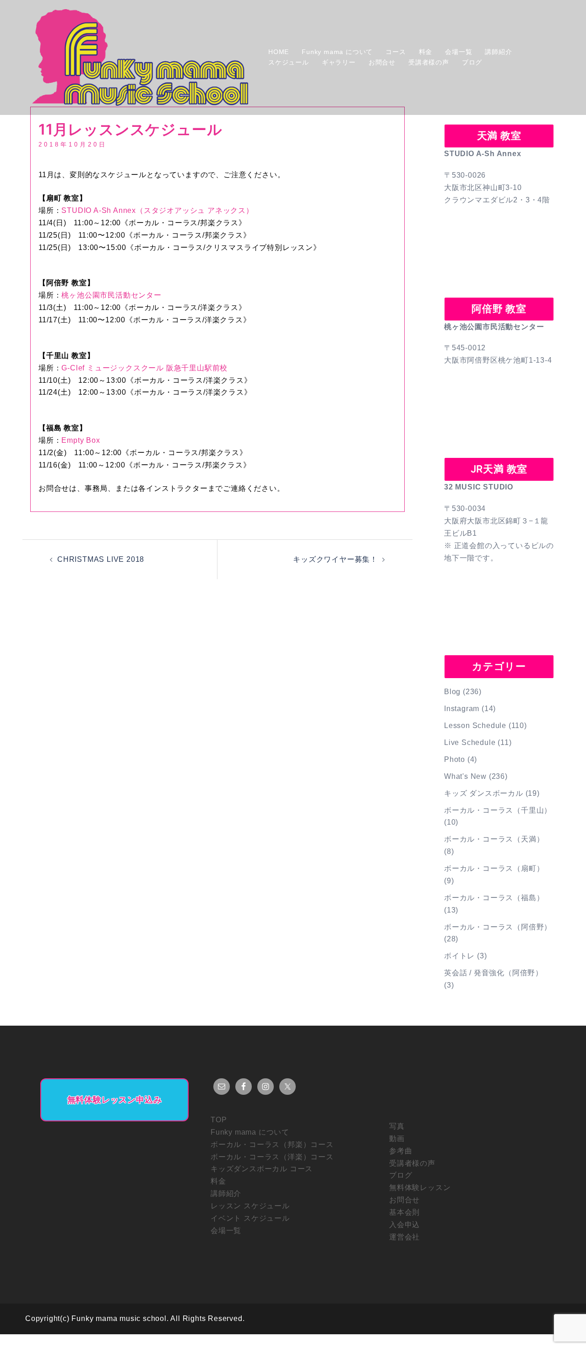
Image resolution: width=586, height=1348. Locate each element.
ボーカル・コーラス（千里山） (498, 810)
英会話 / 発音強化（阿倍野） (493, 973)
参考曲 (400, 1151)
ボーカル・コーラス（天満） (494, 839)
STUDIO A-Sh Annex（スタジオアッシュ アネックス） (157, 210)
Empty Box (80, 440)
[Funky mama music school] (140, 57)
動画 (397, 1138)
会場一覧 (458, 51)
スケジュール (288, 62)
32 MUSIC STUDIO (478, 487)
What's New (465, 776)
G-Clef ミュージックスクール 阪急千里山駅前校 (144, 368)
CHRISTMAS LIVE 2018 (100, 559)
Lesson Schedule (475, 725)
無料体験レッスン (419, 1187)
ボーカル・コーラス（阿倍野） (498, 927)
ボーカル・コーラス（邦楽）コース (272, 1144)
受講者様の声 (428, 62)
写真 (397, 1126)
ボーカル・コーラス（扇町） (494, 868)
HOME (278, 51)
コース (395, 51)
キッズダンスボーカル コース (262, 1169)
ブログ (472, 62)
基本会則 (404, 1212)
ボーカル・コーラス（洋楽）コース (272, 1157)
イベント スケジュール (250, 1218)
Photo (454, 759)
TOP (219, 1120)
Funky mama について (337, 51)
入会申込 (404, 1224)
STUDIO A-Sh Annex (482, 154)
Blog (452, 692)
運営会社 (404, 1237)
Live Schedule (469, 742)
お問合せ (382, 62)
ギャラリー (339, 62)
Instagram (461, 708)
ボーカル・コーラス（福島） (494, 898)
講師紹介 (498, 51)
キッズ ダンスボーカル (483, 793)
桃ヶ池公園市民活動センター (111, 295)
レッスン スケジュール (250, 1206)
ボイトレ (459, 956)
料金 (426, 51)
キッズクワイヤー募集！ (335, 559)
